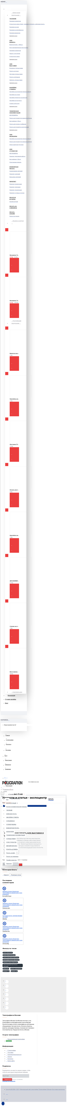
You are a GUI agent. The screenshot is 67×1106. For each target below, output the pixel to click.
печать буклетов (7, 952)
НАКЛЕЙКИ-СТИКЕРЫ (13, 88)
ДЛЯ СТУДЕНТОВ (13, 150)
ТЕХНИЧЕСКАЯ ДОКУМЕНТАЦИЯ (13, 111)
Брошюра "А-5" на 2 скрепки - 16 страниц (14, 300)
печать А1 (6, 968)
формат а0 (14, 971)
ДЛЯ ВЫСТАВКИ (13, 64)
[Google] (7, 1007)
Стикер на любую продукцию (14, 626)
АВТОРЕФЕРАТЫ (14, 580)
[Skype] (7, 1003)
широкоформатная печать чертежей (10, 965)
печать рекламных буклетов (10, 957)
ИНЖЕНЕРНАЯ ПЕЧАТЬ (13, 167)
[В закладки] (12, 265)
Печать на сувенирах (13, 207)
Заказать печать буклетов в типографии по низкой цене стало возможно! (12, 893)
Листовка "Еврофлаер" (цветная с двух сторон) (14, 444)
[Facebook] (7, 981)
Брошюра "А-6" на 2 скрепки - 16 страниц (14, 255)
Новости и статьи (8, 789)
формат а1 (6, 971)
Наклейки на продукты (14, 535)
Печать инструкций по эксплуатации (14, 490)
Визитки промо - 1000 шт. (14, 353)
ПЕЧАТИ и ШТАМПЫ (12, 198)
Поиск (5, 791)
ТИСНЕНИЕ (12, 18)
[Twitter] (7, 986)
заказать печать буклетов (10, 962)
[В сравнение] (12, 270)
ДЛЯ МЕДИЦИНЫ (13, 135)
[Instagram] (7, 990)
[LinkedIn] (7, 994)
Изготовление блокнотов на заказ (14, 671)
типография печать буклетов (11, 960)
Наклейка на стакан (14, 399)
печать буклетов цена (9, 955)
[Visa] (7, 1093)
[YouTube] (7, 999)
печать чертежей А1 (16, 968)
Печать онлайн (12, 212)
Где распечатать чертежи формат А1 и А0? (12, 916)
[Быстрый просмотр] (6, 229)
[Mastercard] (7, 1099)
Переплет (12, 181)
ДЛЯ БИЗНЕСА (12, 41)
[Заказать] (12, 260)
